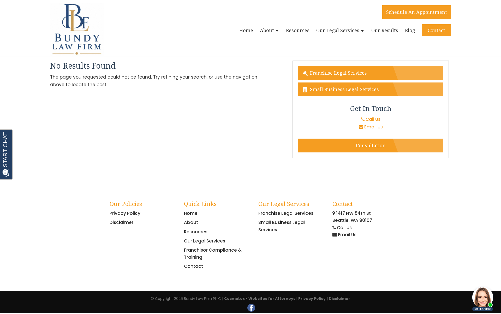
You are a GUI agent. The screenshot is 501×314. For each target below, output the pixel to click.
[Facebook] (251, 308)
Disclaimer (121, 222)
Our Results (384, 30)
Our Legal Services (337, 30)
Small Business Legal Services (344, 89)
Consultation (371, 145)
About (267, 30)
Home (246, 30)
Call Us (372, 119)
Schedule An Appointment (416, 12)
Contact (436, 30)
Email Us (373, 127)
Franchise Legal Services (338, 73)
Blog (410, 30)
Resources (297, 30)
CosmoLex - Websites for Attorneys (260, 298)
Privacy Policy (125, 213)
